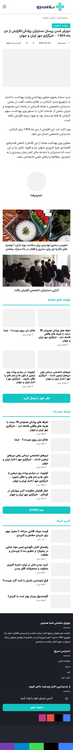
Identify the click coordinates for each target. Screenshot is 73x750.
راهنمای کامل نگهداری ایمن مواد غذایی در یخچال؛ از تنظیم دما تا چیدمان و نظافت (27, 551)
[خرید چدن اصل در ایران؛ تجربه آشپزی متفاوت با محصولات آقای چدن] (60, 569)
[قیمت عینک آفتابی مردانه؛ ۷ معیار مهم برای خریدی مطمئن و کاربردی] (60, 536)
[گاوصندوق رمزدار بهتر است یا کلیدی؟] (60, 601)
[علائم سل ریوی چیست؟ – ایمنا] (19, 318)
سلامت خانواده (49, 18)
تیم (68, 672)
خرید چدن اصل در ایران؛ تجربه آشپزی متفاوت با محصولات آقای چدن (27, 567)
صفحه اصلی (62, 18)
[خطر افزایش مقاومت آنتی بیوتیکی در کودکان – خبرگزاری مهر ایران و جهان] (60, 495)
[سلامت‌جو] (50, 6)
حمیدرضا (62, 43)
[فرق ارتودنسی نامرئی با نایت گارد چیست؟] (60, 585)
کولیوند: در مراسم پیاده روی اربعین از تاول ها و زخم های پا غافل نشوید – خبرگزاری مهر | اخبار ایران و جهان (19, 377)
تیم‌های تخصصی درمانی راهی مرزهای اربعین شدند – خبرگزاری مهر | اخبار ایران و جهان (54, 375)
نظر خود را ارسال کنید (36, 398)
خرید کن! (65, 677)
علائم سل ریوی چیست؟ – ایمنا (19, 330)
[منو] (4, 8)
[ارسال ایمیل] (56, 43)
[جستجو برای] (68, 8)
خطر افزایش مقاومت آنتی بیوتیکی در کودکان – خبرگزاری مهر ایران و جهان (27, 493)
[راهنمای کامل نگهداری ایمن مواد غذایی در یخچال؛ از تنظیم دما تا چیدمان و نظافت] (60, 552)
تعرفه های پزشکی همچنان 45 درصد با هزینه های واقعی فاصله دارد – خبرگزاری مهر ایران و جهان (54, 336)
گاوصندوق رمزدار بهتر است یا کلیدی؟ (28, 596)
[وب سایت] (36, 202)
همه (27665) (36, 510)
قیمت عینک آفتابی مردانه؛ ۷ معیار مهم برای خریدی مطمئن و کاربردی (27, 533)
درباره (67, 666)
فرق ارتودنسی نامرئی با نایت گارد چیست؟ (25, 581)
